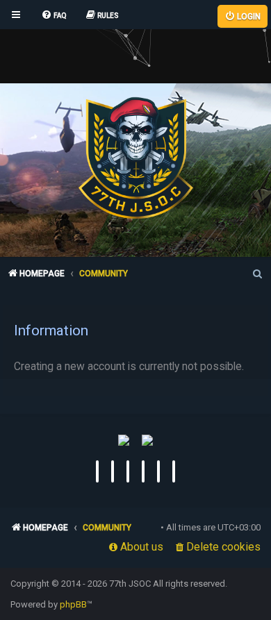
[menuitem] (54, 16)
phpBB (73, 604)
